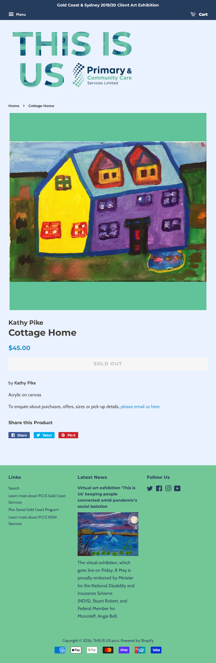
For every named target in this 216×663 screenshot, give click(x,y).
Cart (203, 14)
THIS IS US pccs (106, 640)
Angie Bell (107, 616)
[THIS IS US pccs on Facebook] (159, 489)
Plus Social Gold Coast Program (33, 509)
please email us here (140, 406)
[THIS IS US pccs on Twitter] (150, 489)
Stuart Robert (105, 601)
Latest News (92, 477)
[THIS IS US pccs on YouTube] (177, 489)
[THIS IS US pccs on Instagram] (168, 489)
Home (13, 106)
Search (13, 488)
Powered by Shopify (137, 640)
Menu (20, 14)
